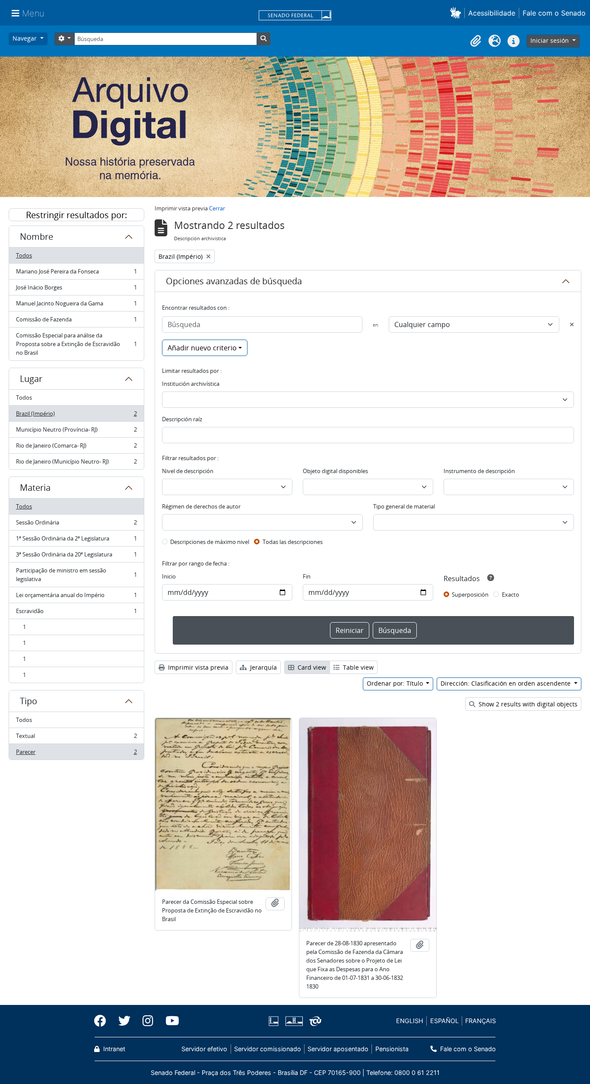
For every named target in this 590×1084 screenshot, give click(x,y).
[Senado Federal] (295, 16)
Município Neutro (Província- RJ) (76, 432)
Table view (357, 667)
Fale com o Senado (554, 13)
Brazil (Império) (76, 416)
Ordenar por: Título (396, 683)
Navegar (25, 38)
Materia (35, 487)
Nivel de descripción (187, 471)
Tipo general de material (404, 506)
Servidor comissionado (267, 1048)
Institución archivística (190, 384)
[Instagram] (147, 1021)
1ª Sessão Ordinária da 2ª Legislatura (76, 540)
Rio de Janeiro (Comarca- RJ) (76, 448)
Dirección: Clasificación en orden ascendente (506, 683)
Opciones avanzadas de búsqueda (234, 281)
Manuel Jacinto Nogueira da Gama (76, 305)
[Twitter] (124, 1021)
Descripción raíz (182, 419)
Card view (311, 667)
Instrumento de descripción (479, 471)
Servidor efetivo (204, 1048)
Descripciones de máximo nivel (209, 542)
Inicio (169, 576)
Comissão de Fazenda (76, 321)
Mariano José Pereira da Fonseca (76, 273)
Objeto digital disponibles (335, 471)
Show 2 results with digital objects (527, 704)
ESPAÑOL (444, 1020)
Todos (24, 255)
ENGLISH (409, 1020)
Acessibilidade (491, 13)
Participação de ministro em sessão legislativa (76, 574)
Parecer (76, 754)
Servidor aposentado (338, 1048)
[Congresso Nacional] (294, 1021)
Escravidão (76, 613)
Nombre (36, 236)
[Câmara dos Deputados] (275, 1021)
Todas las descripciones (293, 542)
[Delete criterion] (572, 324)
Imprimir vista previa (197, 667)
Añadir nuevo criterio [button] (202, 348)
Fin (307, 576)
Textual (76, 738)
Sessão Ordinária (76, 524)
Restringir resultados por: (76, 215)
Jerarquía (262, 667)
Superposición (470, 594)
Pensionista (391, 1048)
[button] (457, 13)
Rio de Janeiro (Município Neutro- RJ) (76, 463)
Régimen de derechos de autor (201, 506)
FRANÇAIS (480, 1020)
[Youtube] (169, 1021)
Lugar (31, 379)
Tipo (28, 701)
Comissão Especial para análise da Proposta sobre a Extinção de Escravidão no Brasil (76, 343)
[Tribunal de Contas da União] (313, 1021)
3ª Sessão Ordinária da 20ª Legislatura (76, 556)
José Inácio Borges (76, 289)
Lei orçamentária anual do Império (76, 597)
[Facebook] (103, 1021)
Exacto (510, 594)
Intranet (113, 1048)
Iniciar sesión (550, 40)
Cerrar (217, 208)
